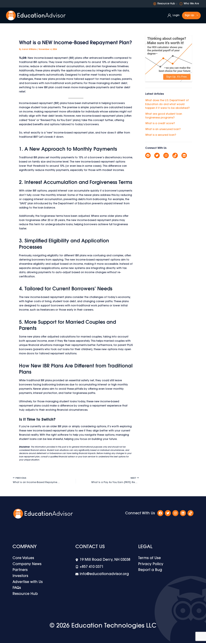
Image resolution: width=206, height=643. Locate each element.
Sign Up (189, 15)
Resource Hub (166, 3)
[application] (196, 15)
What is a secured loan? (160, 135)
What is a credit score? (160, 123)
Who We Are (191, 3)
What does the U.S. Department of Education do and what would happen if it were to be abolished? (167, 104)
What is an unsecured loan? (163, 129)
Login (176, 15)
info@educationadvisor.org (104, 574)
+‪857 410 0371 (91, 567)
